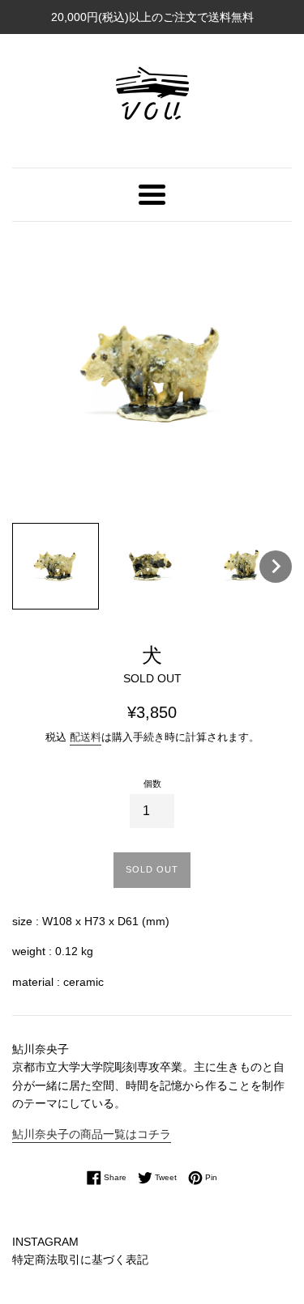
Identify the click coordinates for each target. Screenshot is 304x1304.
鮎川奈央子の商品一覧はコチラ (91, 1134)
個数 (152, 783)
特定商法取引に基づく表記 (80, 1259)
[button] (55, 566)
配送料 (85, 737)
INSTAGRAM (45, 1241)
